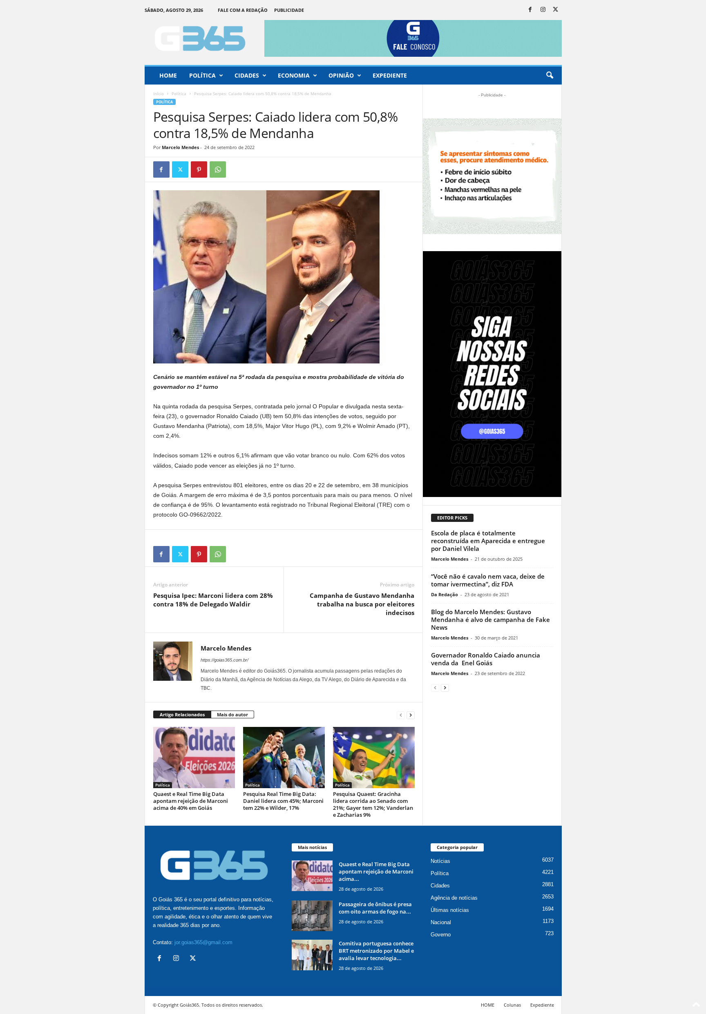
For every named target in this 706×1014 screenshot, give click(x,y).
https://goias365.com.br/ (224, 659)
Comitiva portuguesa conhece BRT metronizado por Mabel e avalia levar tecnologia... (376, 951)
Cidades (247, 75)
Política (202, 75)
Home (168, 75)
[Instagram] (543, 10)
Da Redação (444, 594)
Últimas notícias (450, 910)
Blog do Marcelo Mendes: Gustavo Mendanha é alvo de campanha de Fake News (490, 619)
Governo (441, 935)
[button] (550, 76)
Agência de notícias (454, 898)
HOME (487, 1005)
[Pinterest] (199, 169)
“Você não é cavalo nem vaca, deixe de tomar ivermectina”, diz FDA (488, 580)
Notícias (440, 861)
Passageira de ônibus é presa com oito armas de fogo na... (375, 907)
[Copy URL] (236, 169)
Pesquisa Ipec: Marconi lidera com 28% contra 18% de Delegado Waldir (213, 599)
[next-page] (411, 715)
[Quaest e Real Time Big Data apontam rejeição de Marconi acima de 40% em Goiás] (194, 757)
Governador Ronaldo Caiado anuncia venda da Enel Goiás (485, 659)
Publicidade (289, 10)
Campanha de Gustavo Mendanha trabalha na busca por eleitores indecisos (362, 604)
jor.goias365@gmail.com (203, 942)
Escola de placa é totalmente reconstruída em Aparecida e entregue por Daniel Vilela (488, 541)
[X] (556, 10)
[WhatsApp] (218, 169)
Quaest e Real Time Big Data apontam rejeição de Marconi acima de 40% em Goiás (190, 800)
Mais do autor (232, 714)
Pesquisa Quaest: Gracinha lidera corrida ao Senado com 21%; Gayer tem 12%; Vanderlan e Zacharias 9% (373, 804)
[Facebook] (530, 10)
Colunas (512, 1005)
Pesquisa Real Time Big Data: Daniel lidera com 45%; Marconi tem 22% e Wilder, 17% (283, 800)
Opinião (341, 75)
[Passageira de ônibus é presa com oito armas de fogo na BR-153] (312, 915)
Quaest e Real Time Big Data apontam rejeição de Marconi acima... (376, 871)
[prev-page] (401, 715)
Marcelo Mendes (180, 147)
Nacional (441, 922)
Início (158, 93)
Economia (294, 75)
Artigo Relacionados (182, 714)
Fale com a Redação (243, 10)
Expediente (390, 75)
